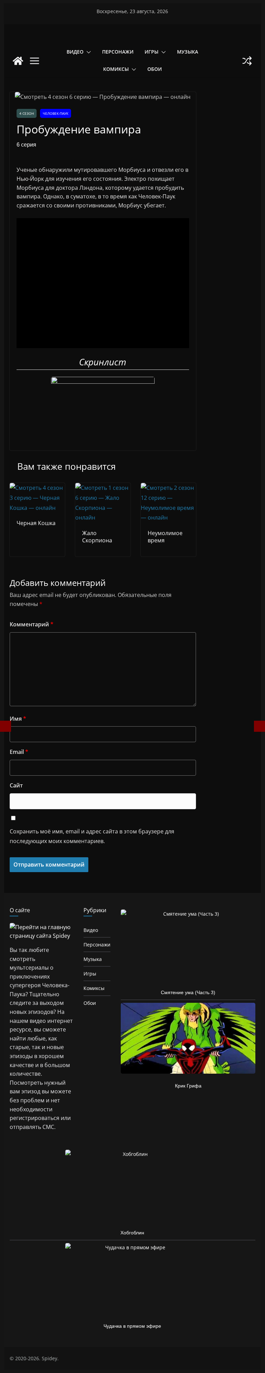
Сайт (16, 785)
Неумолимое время (165, 536)
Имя (18, 718)
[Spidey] (18, 61)
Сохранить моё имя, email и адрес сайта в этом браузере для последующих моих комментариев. (92, 836)
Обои (154, 69)
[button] (87, 52)
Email (19, 752)
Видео (75, 51)
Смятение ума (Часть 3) (188, 992)
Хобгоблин (132, 1232)
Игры (151, 51)
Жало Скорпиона (97, 536)
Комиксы (116, 69)
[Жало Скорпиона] (102, 488)
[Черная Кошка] (37, 488)
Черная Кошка (36, 523)
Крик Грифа (188, 1086)
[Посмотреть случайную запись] (247, 61)
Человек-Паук (55, 113)
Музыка (187, 51)
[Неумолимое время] (168, 488)
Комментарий (31, 624)
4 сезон (26, 113)
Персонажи (118, 51)
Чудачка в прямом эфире (132, 1326)
